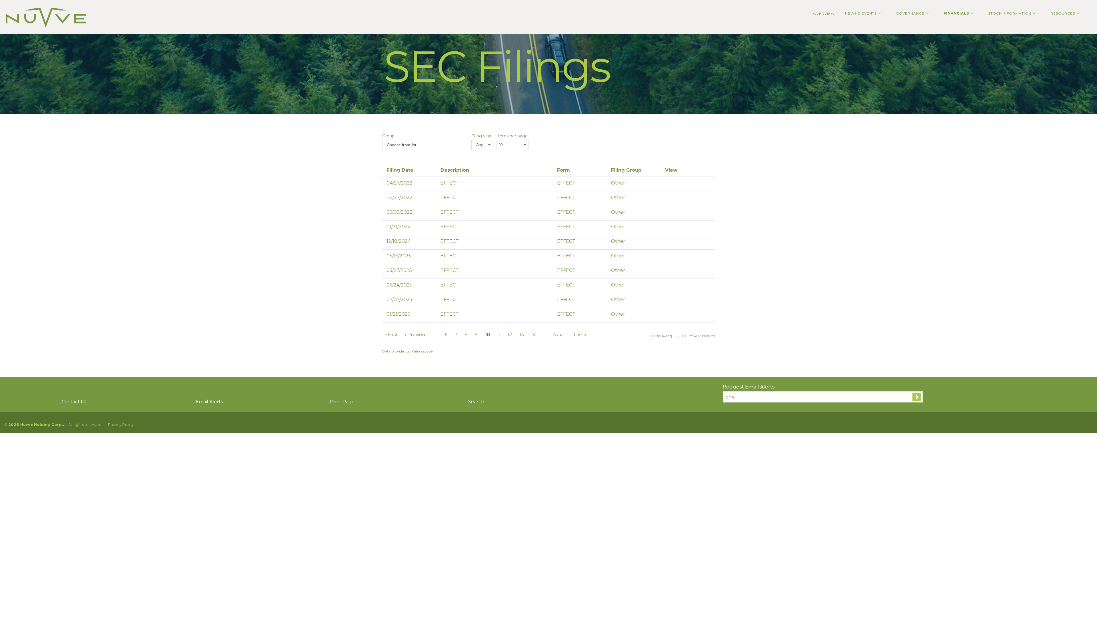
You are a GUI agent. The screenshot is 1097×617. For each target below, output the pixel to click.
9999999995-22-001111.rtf (675, 184)
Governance (910, 13)
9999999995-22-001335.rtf (675, 213)
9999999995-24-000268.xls (682, 228)
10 (487, 334)
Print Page (342, 401)
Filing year (481, 136)
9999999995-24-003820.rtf (675, 243)
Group (388, 136)
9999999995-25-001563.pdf (668, 257)
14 (533, 334)
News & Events (861, 13)
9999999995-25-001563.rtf (675, 257)
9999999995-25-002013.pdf (668, 286)
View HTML (690, 184)
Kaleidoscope (422, 351)
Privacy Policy (120, 424)
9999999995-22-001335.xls (682, 213)
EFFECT (566, 183)
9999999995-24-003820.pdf (668, 243)
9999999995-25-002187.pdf (668, 301)
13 (521, 334)
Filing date (400, 170)
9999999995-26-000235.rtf (675, 315)
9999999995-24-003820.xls (682, 243)
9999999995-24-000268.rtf (675, 228)
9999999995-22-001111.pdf (668, 184)
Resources (1062, 13)
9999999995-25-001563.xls (682, 257)
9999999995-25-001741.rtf (675, 272)
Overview (824, 13)
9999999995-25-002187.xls (682, 301)
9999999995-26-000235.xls (682, 315)
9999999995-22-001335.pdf (668, 213)
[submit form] (916, 397)
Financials (956, 13)
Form (563, 170)
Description (455, 170)
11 (499, 334)
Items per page (512, 136)
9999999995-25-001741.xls (682, 272)
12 (510, 334)
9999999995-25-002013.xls (682, 286)
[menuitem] (823, 13)
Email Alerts (209, 401)
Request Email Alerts (749, 387)
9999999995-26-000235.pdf (668, 315)
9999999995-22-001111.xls (682, 184)
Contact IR (73, 401)
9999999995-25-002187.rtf (675, 301)
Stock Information (1009, 13)
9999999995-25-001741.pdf (668, 272)
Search (476, 401)
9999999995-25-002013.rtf (675, 286)
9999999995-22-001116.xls (682, 199)
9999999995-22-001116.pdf (668, 199)
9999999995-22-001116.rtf (675, 199)
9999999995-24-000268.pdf (668, 228)
